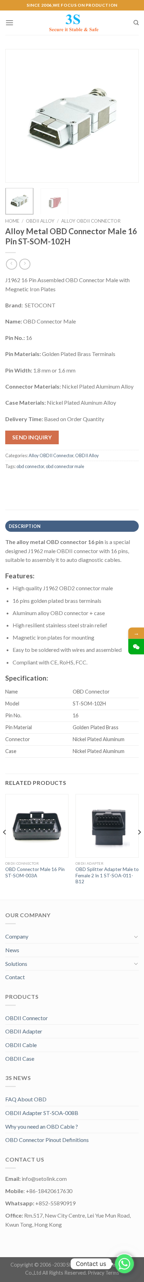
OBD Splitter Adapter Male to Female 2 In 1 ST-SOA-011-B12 (107, 875)
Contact (15, 977)
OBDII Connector (26, 1018)
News (12, 950)
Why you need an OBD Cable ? (41, 1126)
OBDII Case (19, 1058)
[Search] (136, 22)
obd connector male (65, 466)
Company (16, 936)
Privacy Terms (103, 1273)
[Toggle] (136, 936)
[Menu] (9, 22)
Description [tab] (25, 526)
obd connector (30, 466)
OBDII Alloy (40, 221)
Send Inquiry (32, 437)
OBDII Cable (21, 1044)
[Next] (127, 116)
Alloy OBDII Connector (91, 221)
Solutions (16, 963)
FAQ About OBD (25, 1099)
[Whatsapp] (124, 1263)
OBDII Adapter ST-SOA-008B (41, 1112)
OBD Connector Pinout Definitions (47, 1139)
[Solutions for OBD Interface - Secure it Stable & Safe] (73, 23)
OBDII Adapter (23, 1031)
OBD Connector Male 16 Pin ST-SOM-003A (35, 872)
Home (12, 221)
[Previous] (16, 116)
